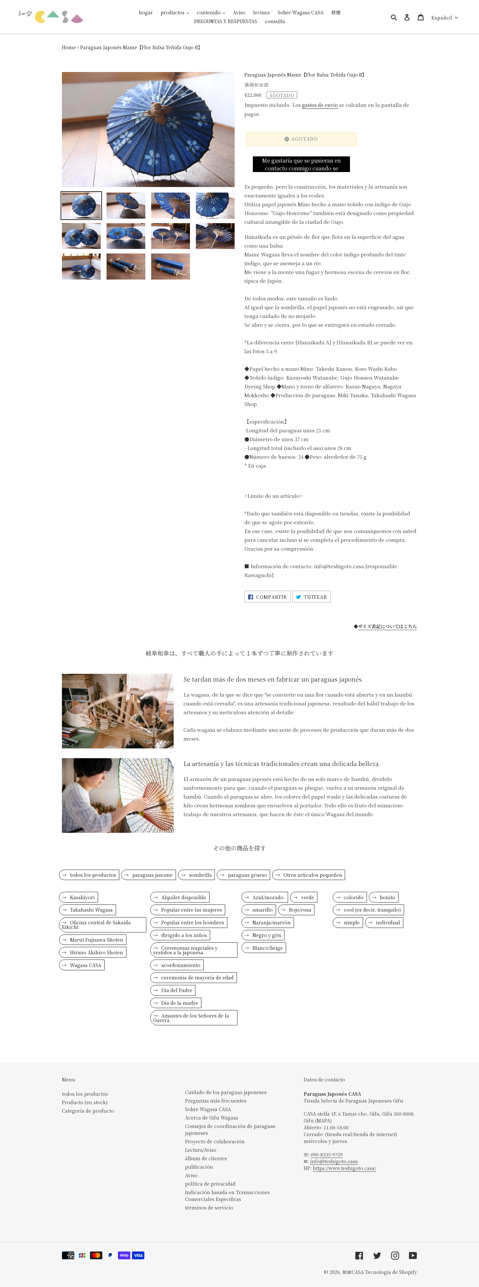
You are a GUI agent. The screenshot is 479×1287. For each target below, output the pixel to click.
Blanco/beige (267, 948)
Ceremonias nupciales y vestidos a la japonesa (185, 950)
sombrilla (200, 875)
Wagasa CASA (85, 965)
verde (307, 897)
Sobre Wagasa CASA (208, 1109)
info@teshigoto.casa (334, 1161)
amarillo (262, 909)
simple (351, 922)
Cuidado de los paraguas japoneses (226, 1092)
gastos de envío (320, 105)
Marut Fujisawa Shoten (96, 939)
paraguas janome (152, 875)
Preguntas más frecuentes (215, 1100)
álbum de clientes (206, 1158)
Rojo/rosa (299, 909)
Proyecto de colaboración (215, 1141)
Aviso (191, 1175)
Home (69, 47)
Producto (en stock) (85, 1102)
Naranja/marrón (271, 922)
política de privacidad (210, 1183)
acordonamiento (180, 965)
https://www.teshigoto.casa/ (344, 1168)
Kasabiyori (82, 897)
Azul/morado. (268, 897)
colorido (353, 897)
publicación (199, 1167)
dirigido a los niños (183, 935)
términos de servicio (209, 1207)
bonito (387, 897)
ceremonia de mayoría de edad (197, 977)
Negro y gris (266, 935)
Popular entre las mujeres (191, 909)
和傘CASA (353, 1272)
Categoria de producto (88, 1110)
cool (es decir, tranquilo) (371, 909)
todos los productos (92, 875)
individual (387, 922)
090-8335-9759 (327, 1154)
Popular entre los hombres (192, 922)
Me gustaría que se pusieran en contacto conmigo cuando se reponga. (301, 164)
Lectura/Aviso (200, 1150)
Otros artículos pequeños (312, 875)
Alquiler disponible (183, 897)
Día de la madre (179, 1003)
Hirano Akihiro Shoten (96, 952)
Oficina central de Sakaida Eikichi (96, 924)
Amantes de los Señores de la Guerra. (191, 1017)
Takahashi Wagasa (91, 909)
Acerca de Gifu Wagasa (211, 1117)
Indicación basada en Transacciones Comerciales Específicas (227, 1195)
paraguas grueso (247, 875)
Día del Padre (176, 990)
